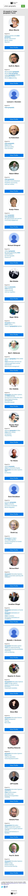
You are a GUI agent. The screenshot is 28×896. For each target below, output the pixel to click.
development (10, 719)
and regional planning (12, 647)
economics (9, 504)
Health (9, 466)
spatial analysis (10, 792)
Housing (7, 721)
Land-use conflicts (9, 184)
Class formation (9, 148)
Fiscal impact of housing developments (11, 400)
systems (9, 324)
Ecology (8, 862)
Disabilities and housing (11, 182)
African (11, 73)
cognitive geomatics (10, 757)
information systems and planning (13, 395)
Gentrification (8, 543)
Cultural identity (9, 290)
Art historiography (9, 255)
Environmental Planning (11, 866)
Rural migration (10, 539)
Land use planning (9, 652)
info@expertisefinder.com (12, 883)
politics (8, 145)
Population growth (9, 402)
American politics (9, 146)
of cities (10, 323)
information (11, 825)
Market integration (10, 507)
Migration (7, 42)
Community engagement (11, 220)
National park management (12, 366)
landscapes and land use (13, 361)
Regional (10, 287)
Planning (9, 288)
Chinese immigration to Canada (13, 541)
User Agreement (5, 884)
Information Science (13, 717)
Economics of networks (11, 505)
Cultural (10, 251)
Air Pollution (8, 472)
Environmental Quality (12, 468)
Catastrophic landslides (11, 688)
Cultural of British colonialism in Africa (12, 75)
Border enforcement (10, 38)
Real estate (8, 722)
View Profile (14, 47)
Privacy (24, 883)
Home (20, 883)
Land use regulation (10, 292)
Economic (10, 502)
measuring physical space (11, 758)
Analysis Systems (9, 864)
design (8, 755)
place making (10, 432)
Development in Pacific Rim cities (13, 397)
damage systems (11, 683)
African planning (11, 78)
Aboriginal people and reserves (13, 218)
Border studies (9, 40)
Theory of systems (13, 326)
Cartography (8, 434)
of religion (10, 538)
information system (13, 646)
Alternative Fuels (9, 794)
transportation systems (12, 827)
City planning (8, 435)
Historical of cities (12, 430)
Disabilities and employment (12, 181)
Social (9, 215)
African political (12, 71)
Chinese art (8, 257)
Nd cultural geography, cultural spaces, (12, 253)
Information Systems (13, 574)
